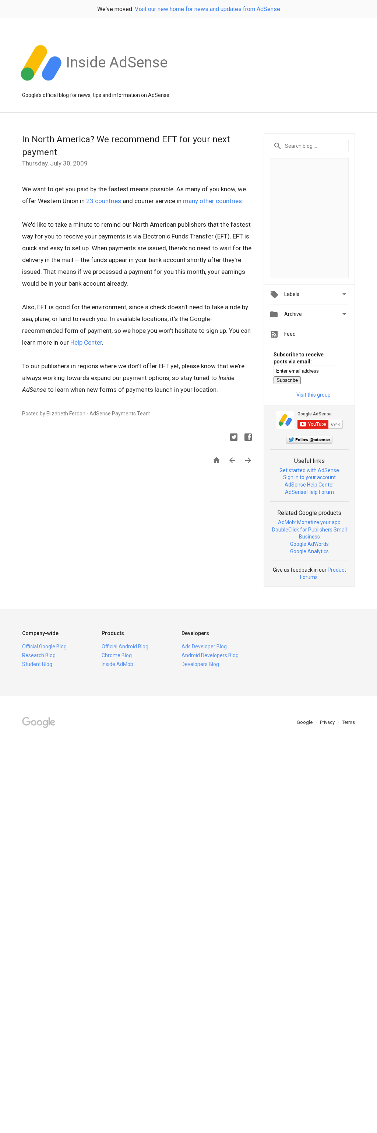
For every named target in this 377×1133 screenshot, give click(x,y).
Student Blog (37, 664)
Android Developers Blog (210, 655)
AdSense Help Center (309, 485)
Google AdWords (309, 544)
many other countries (212, 201)
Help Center (86, 342)
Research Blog (39, 655)
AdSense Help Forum (309, 492)
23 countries (103, 201)
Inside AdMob (117, 664)
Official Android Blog (125, 646)
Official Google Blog (44, 646)
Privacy (328, 722)
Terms (348, 722)
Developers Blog (200, 664)
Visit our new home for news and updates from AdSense (207, 9)
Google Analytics (309, 551)
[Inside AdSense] (117, 84)
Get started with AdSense (309, 470)
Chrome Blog (117, 655)
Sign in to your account (309, 477)
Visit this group (313, 395)
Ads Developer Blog (204, 646)
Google (305, 722)
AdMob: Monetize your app (309, 522)
